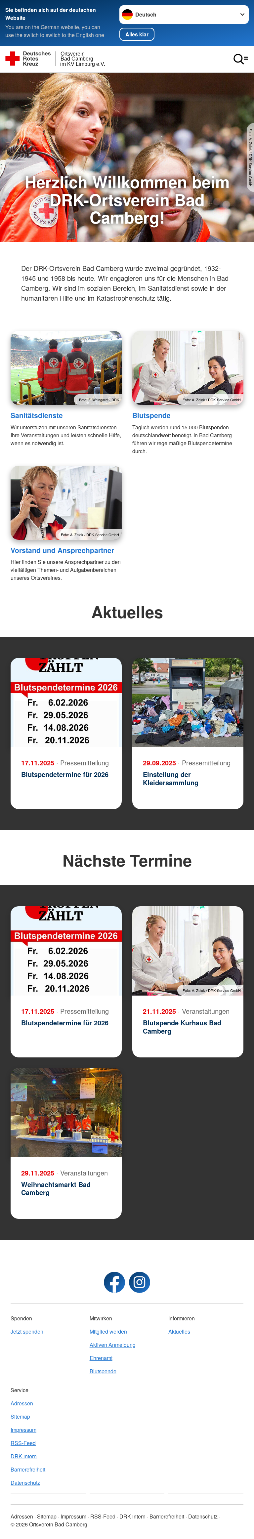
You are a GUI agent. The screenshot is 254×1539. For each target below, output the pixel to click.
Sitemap (20, 1416)
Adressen (22, 1403)
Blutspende (151, 415)
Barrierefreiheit (28, 1469)
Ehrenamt (101, 1358)
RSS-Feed (23, 1443)
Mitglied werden (108, 1331)
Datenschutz (25, 1482)
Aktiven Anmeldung (113, 1344)
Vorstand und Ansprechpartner (62, 550)
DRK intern (24, 1456)
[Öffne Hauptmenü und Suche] (241, 59)
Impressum (23, 1429)
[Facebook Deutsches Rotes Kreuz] (114, 1282)
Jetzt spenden (27, 1331)
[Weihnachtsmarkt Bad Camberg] (66, 1112)
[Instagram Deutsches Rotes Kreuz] (139, 1282)
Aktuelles (179, 1331)
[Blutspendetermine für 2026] (66, 702)
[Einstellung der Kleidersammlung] (187, 702)
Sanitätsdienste (37, 415)
